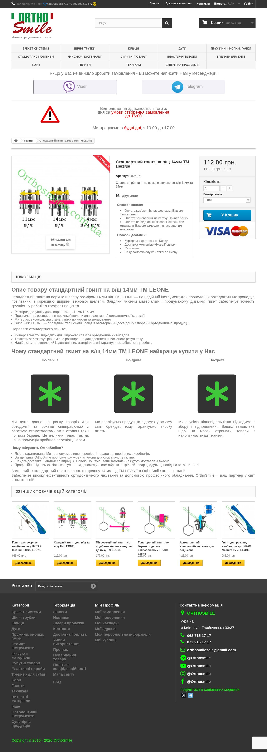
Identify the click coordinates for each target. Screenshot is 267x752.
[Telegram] (190, 695)
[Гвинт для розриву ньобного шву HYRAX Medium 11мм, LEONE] (30, 519)
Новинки (61, 617)
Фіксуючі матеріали (84, 56)
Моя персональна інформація (123, 634)
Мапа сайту (63, 674)
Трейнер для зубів (231, 56)
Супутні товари (133, 56)
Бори (36, 65)
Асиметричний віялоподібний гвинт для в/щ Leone (197, 546)
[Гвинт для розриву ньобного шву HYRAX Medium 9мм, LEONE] (240, 519)
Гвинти (85, 65)
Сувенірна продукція (182, 65)
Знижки (60, 612)
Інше (15, 706)
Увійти (248, 3)
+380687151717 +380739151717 (69, 3)
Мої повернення (110, 617)
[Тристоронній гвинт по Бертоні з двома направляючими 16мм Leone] (156, 519)
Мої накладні (107, 623)
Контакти (203, 3)
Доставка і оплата (70, 634)
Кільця (133, 48)
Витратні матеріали (20, 699)
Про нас (60, 650)
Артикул (122, 176)
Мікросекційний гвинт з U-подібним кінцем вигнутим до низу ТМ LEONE (114, 546)
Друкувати (130, 196)
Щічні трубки (84, 48)
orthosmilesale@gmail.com (211, 650)
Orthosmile (201, 613)
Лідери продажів (68, 623)
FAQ (57, 682)
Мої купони (105, 640)
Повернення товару (64, 657)
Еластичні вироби (182, 56)
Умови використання (66, 642)
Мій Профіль (107, 605)
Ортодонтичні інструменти (24, 714)
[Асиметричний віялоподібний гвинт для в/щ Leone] (198, 519)
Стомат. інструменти (36, 56)
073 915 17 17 (199, 642)
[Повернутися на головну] (16, 140)
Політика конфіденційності (69, 667)
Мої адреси (105, 629)
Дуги (182, 48)
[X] (183, 695)
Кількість (211, 182)
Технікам (133, 65)
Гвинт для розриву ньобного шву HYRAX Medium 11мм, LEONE (26, 546)
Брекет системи (36, 48)
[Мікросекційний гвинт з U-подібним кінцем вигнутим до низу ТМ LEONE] (114, 519)
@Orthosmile (199, 658)
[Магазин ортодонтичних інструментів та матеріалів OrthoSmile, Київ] (50, 23)
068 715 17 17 (199, 636)
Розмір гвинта (213, 194)
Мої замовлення (110, 612)
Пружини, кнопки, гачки (231, 48)
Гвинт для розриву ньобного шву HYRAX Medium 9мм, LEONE (236, 546)
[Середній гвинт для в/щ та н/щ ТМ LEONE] (72, 519)
